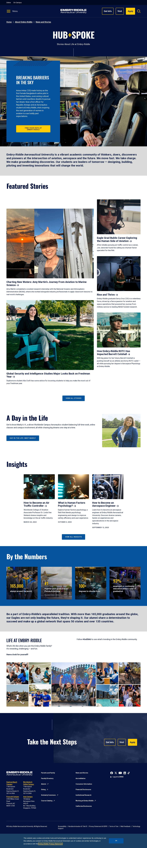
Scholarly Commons (48, 795)
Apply (132, 742)
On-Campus (17, 2)
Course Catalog (46, 801)
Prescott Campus (12, 797)
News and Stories (43, 22)
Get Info (108, 11)
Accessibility (62, 826)
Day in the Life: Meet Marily (23, 438)
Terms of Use (113, 826)
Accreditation (80, 778)
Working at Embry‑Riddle (84, 801)
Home (9, 22)
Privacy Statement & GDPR (98, 826)
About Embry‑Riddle (23, 22)
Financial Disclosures (83, 789)
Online (8, 2)
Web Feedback (125, 826)
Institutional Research (83, 795)
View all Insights (73, 537)
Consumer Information (84, 784)
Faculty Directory (47, 778)
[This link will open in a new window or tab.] (111, 773)
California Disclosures (84, 806)
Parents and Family (48, 773)
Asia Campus (28, 797)
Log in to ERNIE (118, 777)
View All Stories (73, 398)
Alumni (43, 784)
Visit (120, 11)
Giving (43, 789)
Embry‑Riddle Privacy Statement (50, 844)
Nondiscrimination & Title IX (77, 826)
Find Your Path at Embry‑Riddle (33, 129)
